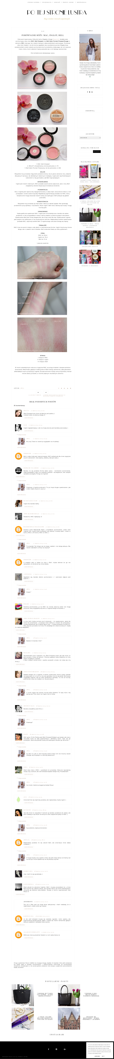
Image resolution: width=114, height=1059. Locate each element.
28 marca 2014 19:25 (40, 782)
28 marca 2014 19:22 (41, 871)
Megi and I (56, 39)
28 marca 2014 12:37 (40, 638)
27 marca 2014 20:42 (35, 425)
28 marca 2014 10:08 (37, 734)
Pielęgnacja (47, 2)
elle (25, 425)
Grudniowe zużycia (90, 246)
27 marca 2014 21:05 (52, 527)
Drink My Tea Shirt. (31, 468)
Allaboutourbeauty (32, 932)
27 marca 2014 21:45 (40, 589)
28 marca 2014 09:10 (43, 706)
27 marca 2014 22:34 (39, 653)
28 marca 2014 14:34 (35, 797)
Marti (26, 734)
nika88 (26, 604)
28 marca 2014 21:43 (42, 884)
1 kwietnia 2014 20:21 (42, 916)
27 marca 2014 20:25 (38, 410)
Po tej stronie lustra (20, 1056)
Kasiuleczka (29, 916)
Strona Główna (34, 2)
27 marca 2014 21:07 (40, 484)
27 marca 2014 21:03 (48, 514)
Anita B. (27, 840)
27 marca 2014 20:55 (46, 501)
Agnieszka (28, 574)
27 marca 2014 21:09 (40, 543)
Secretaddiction (30, 501)
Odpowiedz (28, 418)
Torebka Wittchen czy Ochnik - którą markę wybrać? (45, 995)
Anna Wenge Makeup (32, 618)
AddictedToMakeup (31, 671)
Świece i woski (68, 2)
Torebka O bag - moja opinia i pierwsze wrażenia (90, 225)
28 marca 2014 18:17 (38, 840)
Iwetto (26, 410)
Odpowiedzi (22, 434)
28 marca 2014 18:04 (39, 810)
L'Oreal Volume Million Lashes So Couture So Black (90, 203)
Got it (103, 1056)
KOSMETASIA (28, 871)
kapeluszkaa (29, 884)
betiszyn (27, 810)
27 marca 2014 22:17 (48, 618)
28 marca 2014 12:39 (40, 689)
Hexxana (27, 653)
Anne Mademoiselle (31, 514)
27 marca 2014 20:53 (39, 453)
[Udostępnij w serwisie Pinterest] (70, 388)
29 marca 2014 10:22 (41, 901)
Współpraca (81, 2)
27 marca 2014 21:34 (40, 574)
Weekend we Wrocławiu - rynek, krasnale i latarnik (91, 1018)
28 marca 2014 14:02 (36, 767)
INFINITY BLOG (29, 706)
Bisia (26, 767)
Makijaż (57, 2)
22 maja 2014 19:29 (47, 932)
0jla (25, 797)
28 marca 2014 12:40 (40, 751)
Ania (28, 438)
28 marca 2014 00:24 (48, 671)
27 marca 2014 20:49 (40, 438)
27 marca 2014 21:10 (39, 559)
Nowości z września (90, 265)
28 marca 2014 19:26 (40, 825)
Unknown (27, 453)
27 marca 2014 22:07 (37, 604)
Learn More (97, 1056)
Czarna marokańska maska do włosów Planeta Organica (54, 396)
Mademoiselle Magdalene (34, 527)
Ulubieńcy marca (35, 395)
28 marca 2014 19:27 (40, 855)
